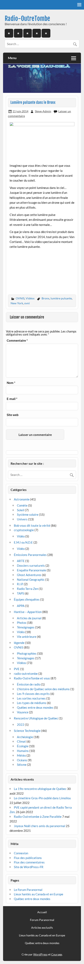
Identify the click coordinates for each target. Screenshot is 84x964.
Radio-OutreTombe (27, 19)
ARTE (21, 561)
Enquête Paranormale (31, 570)
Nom (11, 382)
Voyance (22, 712)
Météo (21, 755)
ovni (27, 303)
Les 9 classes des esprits (33, 693)
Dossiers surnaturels (31, 565)
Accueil (42, 912)
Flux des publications (28, 858)
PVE (17, 669)
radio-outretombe (26, 673)
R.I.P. (20, 584)
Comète (22, 505)
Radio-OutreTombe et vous (32, 678)
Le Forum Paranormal (28, 889)
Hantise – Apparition (28, 612)
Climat (21, 741)
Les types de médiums (31, 703)
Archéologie (25, 737)
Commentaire (17, 340)
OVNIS (20, 298)
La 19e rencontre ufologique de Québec (40, 789)
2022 (20, 724)
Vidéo (21, 536)
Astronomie (22, 499)
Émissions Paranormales (30, 555)
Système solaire (27, 514)
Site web (13, 414)
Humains (23, 751)
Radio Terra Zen (27, 588)
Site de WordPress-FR (28, 867)
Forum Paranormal (42, 920)
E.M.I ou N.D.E (23, 542)
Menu (12, 58)
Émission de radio (28, 684)
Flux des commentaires (29, 862)
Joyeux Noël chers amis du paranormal (39, 826)
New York (17, 303)
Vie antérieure (26, 636)
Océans (22, 760)
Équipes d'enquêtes (27, 599)
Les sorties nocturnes (31, 698)
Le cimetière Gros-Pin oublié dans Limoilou (42, 798)
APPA (20, 606)
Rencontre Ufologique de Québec (36, 718)
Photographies (26, 653)
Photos (21, 622)
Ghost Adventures (29, 575)
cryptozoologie (24, 530)
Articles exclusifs (42, 927)
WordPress (40, 954)
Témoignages (25, 627)
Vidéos (30, 298)
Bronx (45, 298)
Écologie (22, 746)
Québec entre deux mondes (35, 707)
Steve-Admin (43, 111)
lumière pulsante (61, 298)
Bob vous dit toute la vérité (32, 525)
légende (19, 642)
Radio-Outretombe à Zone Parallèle (38, 816)
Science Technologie (27, 730)
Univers (22, 519)
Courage (56, 954)
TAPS (20, 593)
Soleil (20, 510)
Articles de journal (29, 618)
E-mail (12, 398)
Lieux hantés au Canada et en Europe (38, 894)
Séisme (22, 764)
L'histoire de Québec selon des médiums (43, 689)
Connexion (21, 853)
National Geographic (31, 579)
